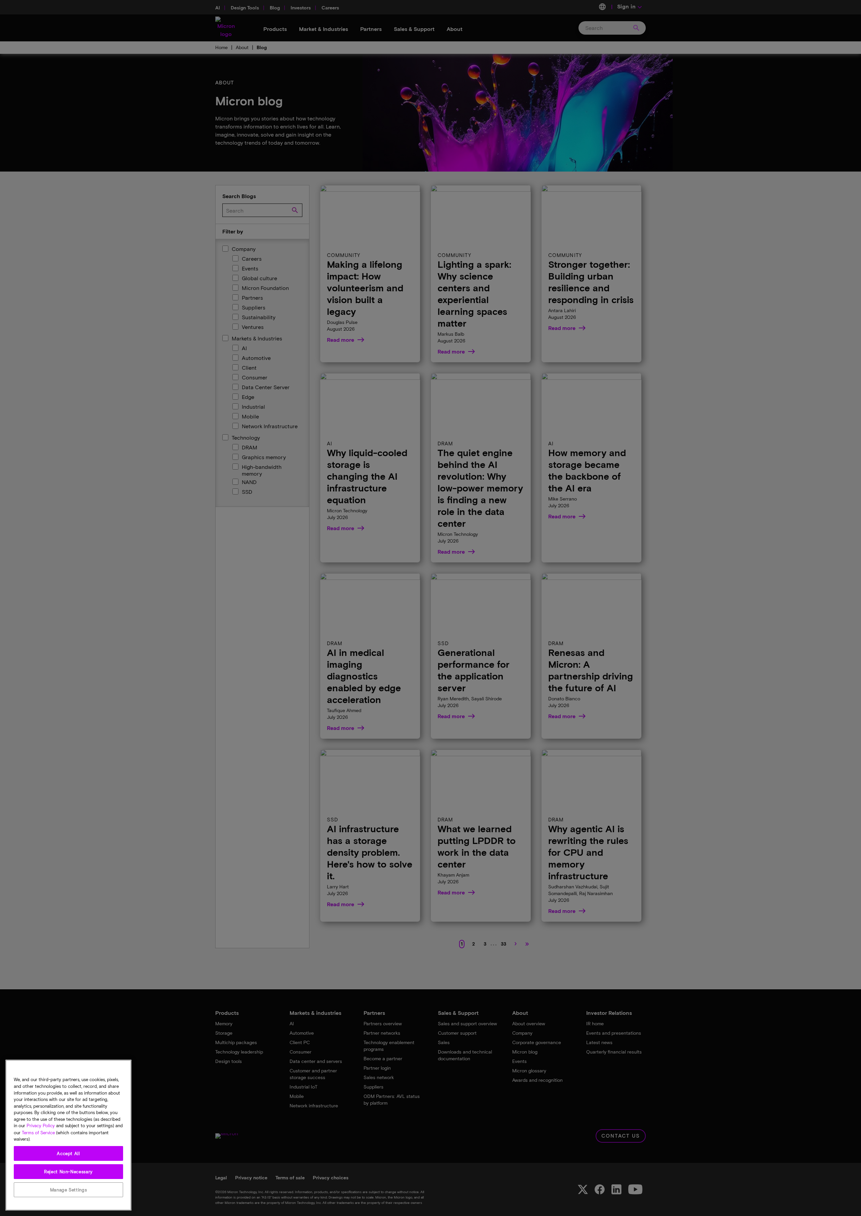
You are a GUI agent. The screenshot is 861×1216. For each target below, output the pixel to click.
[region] (68, 1135)
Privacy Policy (41, 1126)
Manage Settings (68, 1189)
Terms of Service (38, 1132)
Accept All (68, 1153)
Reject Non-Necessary (68, 1171)
